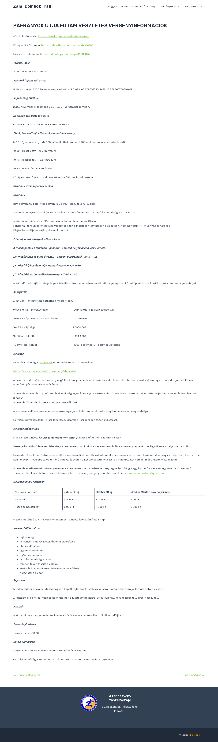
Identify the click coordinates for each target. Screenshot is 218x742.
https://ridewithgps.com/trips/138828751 (65, 54)
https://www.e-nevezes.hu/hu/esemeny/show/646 (44, 371)
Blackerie (195, 735)
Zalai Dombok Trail (32, 6)
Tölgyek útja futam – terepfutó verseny (131, 6)
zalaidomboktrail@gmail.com (147, 473)
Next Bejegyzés (193, 675)
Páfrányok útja (170, 6)
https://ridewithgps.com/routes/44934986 (67, 45)
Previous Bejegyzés (27, 675)
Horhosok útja (193, 6)
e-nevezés (46, 362)
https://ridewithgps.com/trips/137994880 (63, 36)
